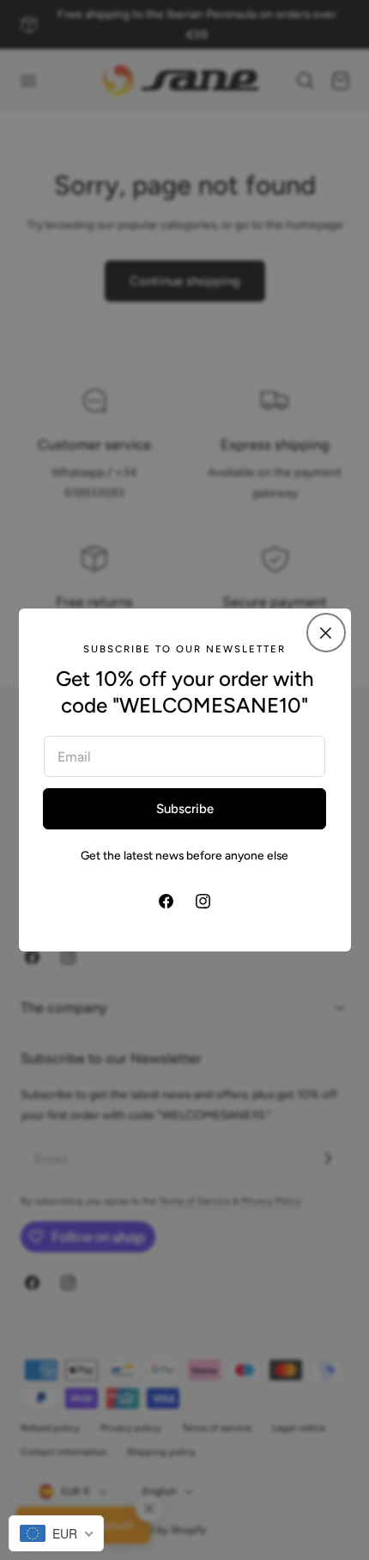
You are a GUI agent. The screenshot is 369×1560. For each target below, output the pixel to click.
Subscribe (185, 809)
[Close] (326, 632)
